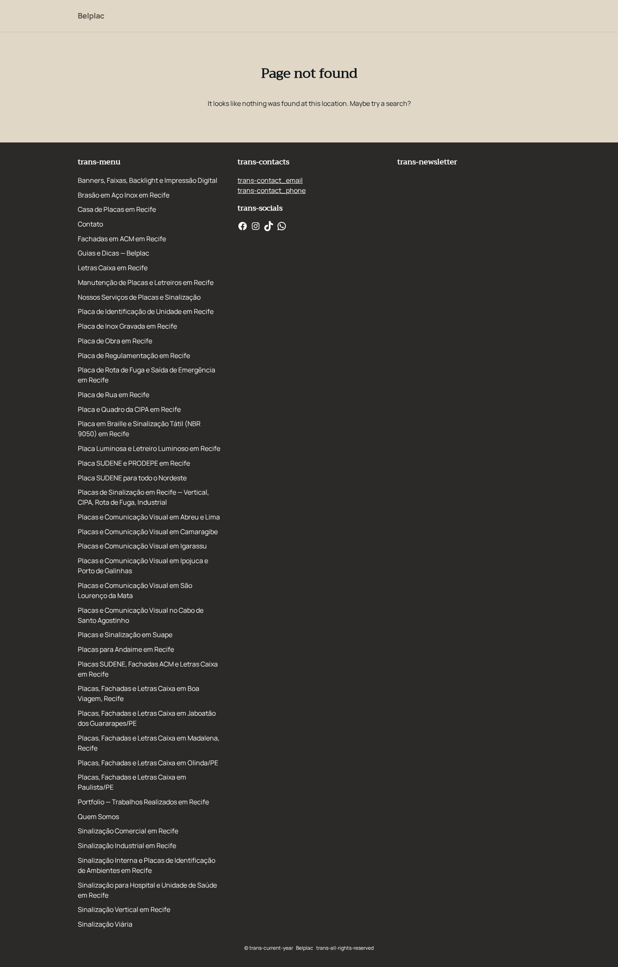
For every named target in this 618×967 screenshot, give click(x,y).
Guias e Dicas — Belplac (113, 253)
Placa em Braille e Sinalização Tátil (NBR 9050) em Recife (139, 428)
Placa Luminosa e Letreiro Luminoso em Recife (149, 448)
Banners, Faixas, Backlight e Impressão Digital (147, 180)
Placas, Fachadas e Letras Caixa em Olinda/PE (148, 762)
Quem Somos (98, 816)
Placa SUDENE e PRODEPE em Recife (134, 463)
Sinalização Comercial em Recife (128, 830)
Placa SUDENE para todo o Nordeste (132, 477)
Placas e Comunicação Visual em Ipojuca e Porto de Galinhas (143, 565)
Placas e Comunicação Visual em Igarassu (142, 546)
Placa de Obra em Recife (115, 340)
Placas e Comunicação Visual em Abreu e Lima (149, 517)
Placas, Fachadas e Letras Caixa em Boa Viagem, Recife (138, 693)
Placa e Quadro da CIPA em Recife (129, 409)
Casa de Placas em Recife (117, 209)
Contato (90, 224)
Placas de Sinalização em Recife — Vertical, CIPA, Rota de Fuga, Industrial (143, 497)
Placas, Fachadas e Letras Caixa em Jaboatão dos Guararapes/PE (147, 718)
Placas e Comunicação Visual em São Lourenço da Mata (135, 590)
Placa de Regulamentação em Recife (134, 355)
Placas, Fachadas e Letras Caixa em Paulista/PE (132, 782)
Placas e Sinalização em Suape (125, 634)
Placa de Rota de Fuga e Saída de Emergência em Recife (146, 375)
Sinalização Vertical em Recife (124, 909)
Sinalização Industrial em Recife (127, 845)
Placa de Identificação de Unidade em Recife (146, 311)
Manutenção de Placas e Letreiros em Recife (146, 282)
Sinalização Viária (105, 924)
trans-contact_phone (272, 190)
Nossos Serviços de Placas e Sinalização (139, 297)
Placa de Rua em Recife (113, 394)
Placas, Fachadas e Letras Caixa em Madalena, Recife (148, 743)
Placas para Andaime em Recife (126, 649)
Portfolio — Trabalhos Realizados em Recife (143, 801)
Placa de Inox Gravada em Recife (127, 326)
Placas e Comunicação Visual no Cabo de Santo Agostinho (140, 615)
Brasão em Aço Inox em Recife (123, 195)
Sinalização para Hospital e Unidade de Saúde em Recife (147, 890)
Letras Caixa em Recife (113, 267)
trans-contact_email (270, 180)
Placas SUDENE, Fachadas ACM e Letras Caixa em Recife (148, 669)
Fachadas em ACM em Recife (122, 238)
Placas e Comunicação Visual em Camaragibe (148, 531)
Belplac (91, 16)
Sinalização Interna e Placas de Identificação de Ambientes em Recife (146, 865)
